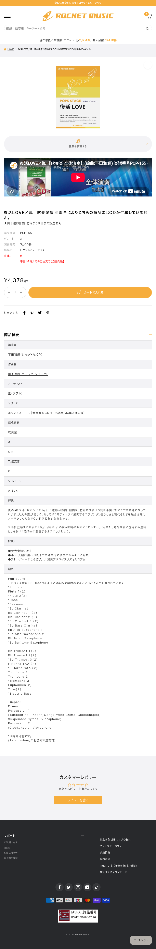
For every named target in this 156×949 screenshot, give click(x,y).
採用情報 (105, 852)
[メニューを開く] (7, 16)
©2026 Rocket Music (77, 934)
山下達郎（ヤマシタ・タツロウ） (28, 374)
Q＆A (7, 848)
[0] (149, 16)
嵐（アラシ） (15, 393)
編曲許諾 (105, 859)
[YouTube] (87, 887)
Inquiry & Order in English (118, 865)
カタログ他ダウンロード (113, 872)
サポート (9, 835)
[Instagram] (78, 887)
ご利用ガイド (10, 842)
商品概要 (12, 334)
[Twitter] (40, 313)
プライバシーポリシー (112, 846)
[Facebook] (24, 313)
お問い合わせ (10, 853)
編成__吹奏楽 (15, 28)
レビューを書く (78, 800)
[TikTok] (96, 887)
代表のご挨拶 (11, 858)
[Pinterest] (32, 313)
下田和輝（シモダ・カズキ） (25, 354)
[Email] (47, 313)
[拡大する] (148, 65)
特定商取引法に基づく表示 (115, 839)
